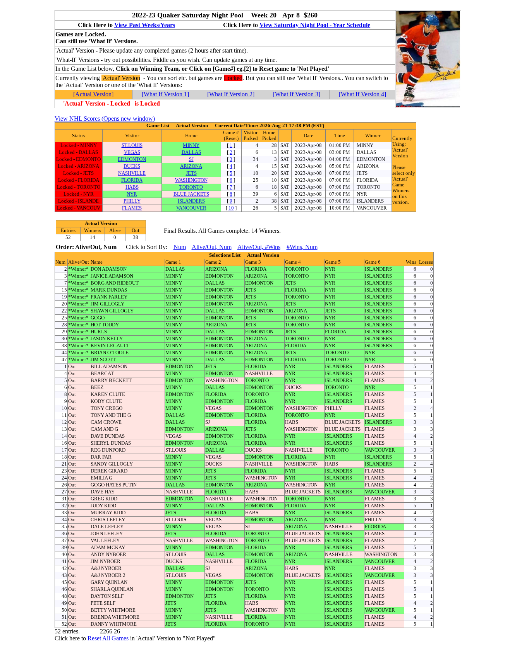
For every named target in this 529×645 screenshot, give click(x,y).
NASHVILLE (132, 173)
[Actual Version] (93, 94)
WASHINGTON (191, 180)
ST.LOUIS (132, 145)
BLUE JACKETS (191, 194)
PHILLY (132, 201)
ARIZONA (191, 166)
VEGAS (132, 152)
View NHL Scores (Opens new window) (105, 118)
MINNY (191, 145)
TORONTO (191, 187)
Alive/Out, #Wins (258, 247)
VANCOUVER (191, 208)
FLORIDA (132, 180)
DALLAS (191, 152)
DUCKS (132, 166)
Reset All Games (108, 638)
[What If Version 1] (165, 94)
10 (231, 208)
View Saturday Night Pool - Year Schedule (314, 25)
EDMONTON (132, 159)
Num (179, 247)
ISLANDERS (191, 201)
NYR (132, 194)
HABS (132, 187)
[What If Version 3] (296, 94)
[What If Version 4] (362, 94)
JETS (191, 173)
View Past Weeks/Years (144, 25)
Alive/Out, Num (212, 247)
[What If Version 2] (230, 94)
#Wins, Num (302, 247)
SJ (191, 159)
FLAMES (132, 208)
